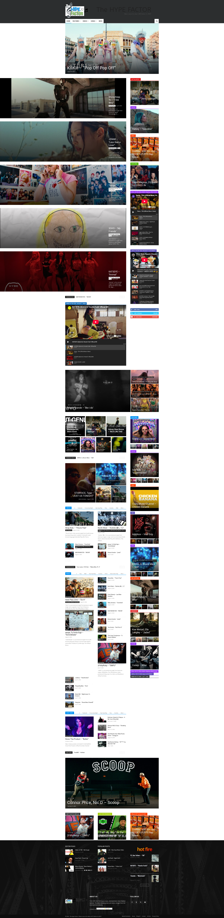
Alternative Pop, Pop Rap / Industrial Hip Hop (143, 391)
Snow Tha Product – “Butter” (77, 739)
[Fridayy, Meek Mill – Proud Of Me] (150, 446)
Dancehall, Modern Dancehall (104, 498)
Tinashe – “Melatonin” (137, 876)
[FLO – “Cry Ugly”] (112, 48)
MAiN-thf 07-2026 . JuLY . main (139, 676)
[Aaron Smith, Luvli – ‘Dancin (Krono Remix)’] (150, 574)
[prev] (121, 297)
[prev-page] (66, 560)
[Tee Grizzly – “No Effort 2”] (102, 629)
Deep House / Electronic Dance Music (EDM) (143, 377)
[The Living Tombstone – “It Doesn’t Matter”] (102, 638)
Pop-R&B (157, 539)
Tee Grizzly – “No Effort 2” (115, 627)
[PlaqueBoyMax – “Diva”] (69, 688)
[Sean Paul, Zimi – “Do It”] (103, 494)
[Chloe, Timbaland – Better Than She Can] (133, 541)
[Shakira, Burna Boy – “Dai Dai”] (145, 405)
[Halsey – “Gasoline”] (144, 121)
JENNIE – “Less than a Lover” (114, 142)
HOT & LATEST (135, 79)
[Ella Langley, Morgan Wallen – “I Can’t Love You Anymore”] (156, 639)
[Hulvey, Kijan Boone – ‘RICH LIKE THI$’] (116, 426)
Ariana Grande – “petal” (114, 552)
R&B (69, 63)
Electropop (135, 126)
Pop (119, 148)
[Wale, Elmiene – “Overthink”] (69, 546)
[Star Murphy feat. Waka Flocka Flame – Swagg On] (102, 736)
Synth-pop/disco (82, 499)
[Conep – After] (144, 657)
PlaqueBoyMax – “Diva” (81, 686)
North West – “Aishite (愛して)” (111, 528)
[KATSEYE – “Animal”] (63, 271)
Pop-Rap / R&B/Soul (137, 95)
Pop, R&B (134, 467)
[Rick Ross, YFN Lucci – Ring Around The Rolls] (133, 607)
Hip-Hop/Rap (112, 105)
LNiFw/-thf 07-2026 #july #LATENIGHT (142, 674)
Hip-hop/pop (121, 500)
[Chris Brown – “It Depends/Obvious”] (139, 541)
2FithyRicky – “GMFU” (107, 665)
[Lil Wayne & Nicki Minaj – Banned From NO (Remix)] (133, 480)
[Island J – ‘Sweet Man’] (88, 444)
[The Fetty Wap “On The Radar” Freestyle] (112, 828)
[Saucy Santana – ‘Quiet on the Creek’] (156, 607)
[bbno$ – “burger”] (63, 185)
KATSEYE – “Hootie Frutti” (139, 865)
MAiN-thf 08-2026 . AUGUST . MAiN (76, 303)
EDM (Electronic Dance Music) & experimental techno (139, 878)
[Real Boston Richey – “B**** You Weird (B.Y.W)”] (102, 744)
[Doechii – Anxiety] (156, 480)
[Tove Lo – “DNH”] (144, 574)
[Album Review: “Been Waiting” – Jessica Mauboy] (69, 869)
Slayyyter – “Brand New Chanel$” (84, 702)
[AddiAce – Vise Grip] (144, 527)
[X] (140, 902)
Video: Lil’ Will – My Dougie (82, 850)
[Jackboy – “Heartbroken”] (69, 680)
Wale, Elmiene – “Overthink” (82, 544)
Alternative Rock (101, 447)
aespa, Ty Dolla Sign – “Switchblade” (87, 458)
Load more (144, 885)
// (74, 508)
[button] (157, 21)
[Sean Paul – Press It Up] (69, 860)
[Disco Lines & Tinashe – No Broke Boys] (139, 480)
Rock (106, 573)
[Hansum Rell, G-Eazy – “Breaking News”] (102, 728)
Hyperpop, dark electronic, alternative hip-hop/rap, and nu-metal (111, 531)
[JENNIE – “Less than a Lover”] (63, 141)
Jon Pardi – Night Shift (114, 858)
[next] (123, 297)
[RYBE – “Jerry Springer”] (144, 93)
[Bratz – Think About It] (139, 446)
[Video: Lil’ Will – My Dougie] (69, 852)
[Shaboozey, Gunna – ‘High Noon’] (139, 574)
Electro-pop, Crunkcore (114, 234)
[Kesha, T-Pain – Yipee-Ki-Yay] (144, 446)
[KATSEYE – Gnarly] (144, 480)
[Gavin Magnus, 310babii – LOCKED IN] (144, 177)
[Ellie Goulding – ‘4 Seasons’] (133, 574)
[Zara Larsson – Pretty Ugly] (150, 480)
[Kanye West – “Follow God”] (102, 869)
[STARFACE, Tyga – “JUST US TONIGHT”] (80, 482)
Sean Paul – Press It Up (81, 858)
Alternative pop (112, 148)
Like (156, 309)
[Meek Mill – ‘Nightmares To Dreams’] (69, 696)
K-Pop (123, 494)
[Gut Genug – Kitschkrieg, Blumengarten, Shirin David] (75, 426)
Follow (155, 313)
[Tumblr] (136, 902)
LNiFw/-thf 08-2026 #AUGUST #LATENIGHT (143, 250)
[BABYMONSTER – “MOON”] (69, 555)
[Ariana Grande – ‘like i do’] (98, 391)
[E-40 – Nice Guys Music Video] (102, 852)
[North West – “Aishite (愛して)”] (112, 519)
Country (111, 508)
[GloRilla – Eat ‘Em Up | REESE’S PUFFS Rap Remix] (144, 149)
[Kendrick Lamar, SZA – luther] (133, 446)
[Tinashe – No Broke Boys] (156, 446)
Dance (134, 379)
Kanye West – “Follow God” (115, 866)
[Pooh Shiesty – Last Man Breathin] (102, 597)
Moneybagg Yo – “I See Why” (114, 100)
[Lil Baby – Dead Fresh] (139, 607)
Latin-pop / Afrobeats (138, 407)
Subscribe (155, 316)
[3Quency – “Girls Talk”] (156, 541)
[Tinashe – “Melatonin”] (155, 878)
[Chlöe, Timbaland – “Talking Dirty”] (144, 541)
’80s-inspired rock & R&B (72, 445)
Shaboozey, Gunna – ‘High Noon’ (86, 567)
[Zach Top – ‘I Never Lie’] (144, 639)
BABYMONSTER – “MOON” (82, 552)
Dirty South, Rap (114, 573)
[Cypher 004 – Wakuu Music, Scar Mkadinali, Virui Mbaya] (144, 607)
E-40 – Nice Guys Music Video (116, 850)
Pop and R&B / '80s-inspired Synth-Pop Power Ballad (114, 481)
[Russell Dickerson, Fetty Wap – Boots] (139, 639)
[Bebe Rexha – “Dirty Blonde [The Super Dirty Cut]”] (112, 783)
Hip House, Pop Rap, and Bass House (114, 189)
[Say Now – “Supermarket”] (144, 465)
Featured (80, 508)
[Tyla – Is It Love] (150, 541)
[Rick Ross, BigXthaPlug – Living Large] (150, 607)
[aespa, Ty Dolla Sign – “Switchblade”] (102, 546)
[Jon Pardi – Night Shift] (102, 860)
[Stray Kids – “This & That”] (118, 494)
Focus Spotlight (144, 126)
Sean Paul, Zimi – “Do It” (75, 600)
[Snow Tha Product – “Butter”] (79, 727)
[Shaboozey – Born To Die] (150, 639)
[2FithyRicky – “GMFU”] (112, 653)
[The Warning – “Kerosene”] (103, 444)
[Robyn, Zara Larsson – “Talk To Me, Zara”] (156, 574)
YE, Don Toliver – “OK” (137, 855)
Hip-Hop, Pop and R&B (72, 422)
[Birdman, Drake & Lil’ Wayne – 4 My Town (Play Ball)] (102, 719)
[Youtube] (145, 902)
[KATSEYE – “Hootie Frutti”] (155, 868)
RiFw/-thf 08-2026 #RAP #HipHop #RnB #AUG (144, 192)
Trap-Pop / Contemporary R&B (74, 405)
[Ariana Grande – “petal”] (102, 555)
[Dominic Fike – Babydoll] (119, 444)
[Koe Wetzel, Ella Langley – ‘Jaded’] (144, 625)
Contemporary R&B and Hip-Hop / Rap (83, 547)
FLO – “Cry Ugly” (82, 67)
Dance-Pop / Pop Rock (114, 277)
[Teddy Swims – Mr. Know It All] (72, 444)
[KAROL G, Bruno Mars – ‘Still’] (111, 474)
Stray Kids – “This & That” (75, 528)
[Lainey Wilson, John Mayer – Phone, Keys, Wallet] (133, 639)
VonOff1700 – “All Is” (80, 752)
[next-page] (69, 560)
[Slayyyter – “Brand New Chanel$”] (69, 704)
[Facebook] (132, 902)
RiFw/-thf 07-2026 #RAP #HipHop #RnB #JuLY (144, 671)
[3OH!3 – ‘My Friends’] (63, 228)
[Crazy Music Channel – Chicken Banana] (144, 499)
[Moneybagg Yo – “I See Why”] (63, 98)
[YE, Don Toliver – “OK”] (155, 858)
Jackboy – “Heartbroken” (83, 297)
